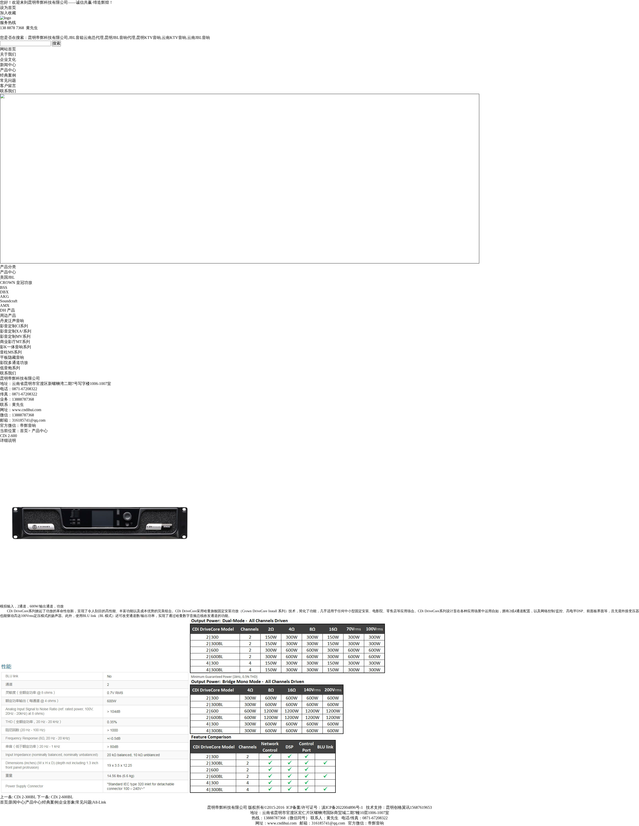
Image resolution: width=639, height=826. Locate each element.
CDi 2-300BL (25, 797)
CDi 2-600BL (62, 797)
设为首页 (8, 7)
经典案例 (8, 75)
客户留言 (8, 86)
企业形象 (67, 802)
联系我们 (8, 91)
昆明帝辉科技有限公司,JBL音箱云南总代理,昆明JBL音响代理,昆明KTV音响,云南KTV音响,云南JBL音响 (119, 37)
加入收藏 (8, 13)
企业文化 (8, 59)
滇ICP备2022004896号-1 (342, 807)
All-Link (99, 802)
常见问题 (8, 80)
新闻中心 (8, 65)
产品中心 (8, 70)
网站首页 (8, 49)
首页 (24, 431)
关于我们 (8, 54)
